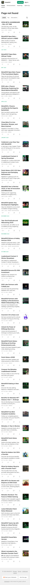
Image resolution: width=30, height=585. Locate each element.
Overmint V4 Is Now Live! (10, 315)
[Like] (2, 64)
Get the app (23, 577)
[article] (15, 27)
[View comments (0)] (9, 32)
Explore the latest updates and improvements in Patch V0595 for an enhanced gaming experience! (10, 360)
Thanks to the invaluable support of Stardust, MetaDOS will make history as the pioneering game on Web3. (10, 499)
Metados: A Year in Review (10, 426)
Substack (6, 581)
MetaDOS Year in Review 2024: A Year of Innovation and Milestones (10, 188)
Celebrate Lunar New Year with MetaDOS (10, 143)
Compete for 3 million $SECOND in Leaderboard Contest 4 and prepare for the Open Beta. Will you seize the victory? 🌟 (10, 161)
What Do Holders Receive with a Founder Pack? (10, 467)
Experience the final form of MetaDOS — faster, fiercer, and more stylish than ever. (10, 59)
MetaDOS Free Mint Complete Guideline (8, 413)
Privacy (15, 571)
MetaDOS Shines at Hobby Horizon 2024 (10, 239)
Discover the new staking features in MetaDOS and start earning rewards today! (10, 388)
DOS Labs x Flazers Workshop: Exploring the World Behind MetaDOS (10, 88)
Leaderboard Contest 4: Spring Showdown (9, 157)
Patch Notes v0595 (8, 357)
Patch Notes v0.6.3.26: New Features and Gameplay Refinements (11, 172)
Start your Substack (10, 577)
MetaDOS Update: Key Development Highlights (9, 204)
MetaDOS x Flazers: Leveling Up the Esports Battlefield (9, 108)
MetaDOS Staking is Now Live (10, 384)
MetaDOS (16, 210)
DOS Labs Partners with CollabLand (9, 285)
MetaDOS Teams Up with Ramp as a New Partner (10, 524)
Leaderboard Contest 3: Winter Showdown (9, 257)
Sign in (26, 2)
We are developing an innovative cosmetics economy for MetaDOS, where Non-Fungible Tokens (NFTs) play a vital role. (10, 402)
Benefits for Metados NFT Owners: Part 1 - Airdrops (10, 399)
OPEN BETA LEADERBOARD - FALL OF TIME (10, 23)
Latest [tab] (4, 17)
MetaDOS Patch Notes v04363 (9, 439)
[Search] (27, 17)
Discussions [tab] (14, 17)
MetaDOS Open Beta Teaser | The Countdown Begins (11, 73)
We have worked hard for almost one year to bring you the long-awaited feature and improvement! (10, 318)
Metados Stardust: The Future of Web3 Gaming (9, 496)
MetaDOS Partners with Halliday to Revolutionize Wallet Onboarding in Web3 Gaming (11, 301)
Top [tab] (8, 17)
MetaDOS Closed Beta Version (9, 538)
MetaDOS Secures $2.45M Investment (10, 271)
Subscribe (20, 2)
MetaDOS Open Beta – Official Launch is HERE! (9, 37)
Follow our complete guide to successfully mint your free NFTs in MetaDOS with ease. (10, 417)
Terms (19, 571)
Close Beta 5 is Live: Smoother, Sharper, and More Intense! (9, 124)
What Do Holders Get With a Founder (10, 453)
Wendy (10, 30)
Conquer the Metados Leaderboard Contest (9, 370)
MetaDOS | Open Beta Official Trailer (8, 55)
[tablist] (9, 17)
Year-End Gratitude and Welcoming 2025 (9, 221)
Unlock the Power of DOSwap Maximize (8, 328)
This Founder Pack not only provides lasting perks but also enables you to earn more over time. (10, 471)
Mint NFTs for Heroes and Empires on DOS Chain (10, 481)
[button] (3, 5)
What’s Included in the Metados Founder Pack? (9, 552)
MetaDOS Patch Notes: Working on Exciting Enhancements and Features (9, 343)
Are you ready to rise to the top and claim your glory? (10, 374)
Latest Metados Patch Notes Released (9, 510)
